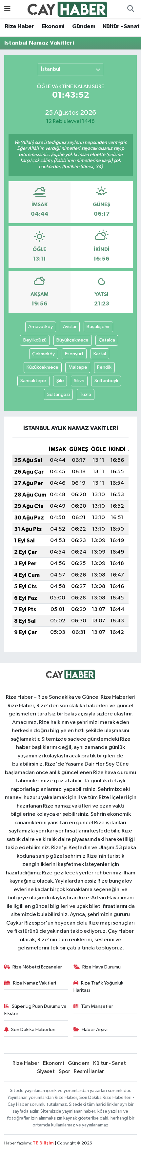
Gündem (83, 26)
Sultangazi (58, 394)
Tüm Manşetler (97, 1006)
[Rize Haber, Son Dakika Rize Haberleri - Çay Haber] (68, 9)
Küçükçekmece (42, 367)
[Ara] (130, 9)
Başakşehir (98, 326)
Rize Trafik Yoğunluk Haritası (98, 987)
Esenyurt (74, 353)
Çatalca (107, 340)
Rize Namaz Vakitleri (34, 983)
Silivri (79, 380)
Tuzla (85, 394)
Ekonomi (53, 26)
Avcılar (70, 326)
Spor (64, 1071)
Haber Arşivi (95, 1029)
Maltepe (78, 367)
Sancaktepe (33, 380)
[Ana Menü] (7, 9)
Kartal (99, 353)
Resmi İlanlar (89, 1071)
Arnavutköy (40, 326)
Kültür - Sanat (121, 26)
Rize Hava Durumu (101, 967)
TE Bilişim (43, 1143)
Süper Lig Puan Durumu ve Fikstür (35, 1010)
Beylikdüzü (35, 340)
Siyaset (46, 1071)
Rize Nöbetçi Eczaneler (37, 967)
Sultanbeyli (106, 380)
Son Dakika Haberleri (33, 1029)
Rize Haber (19, 26)
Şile (60, 380)
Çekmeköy (43, 353)
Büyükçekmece (72, 340)
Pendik (104, 367)
